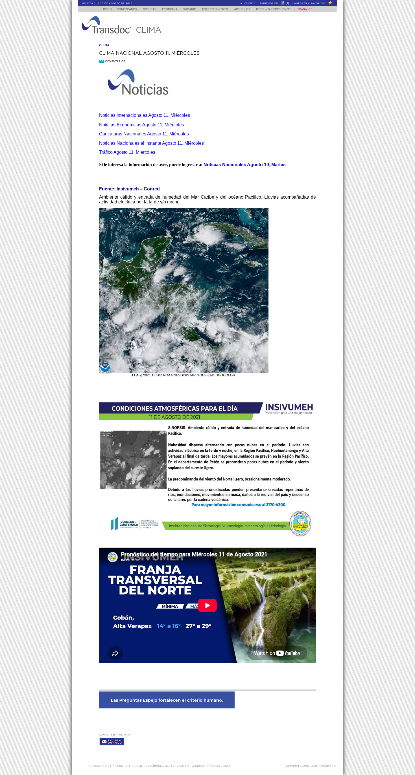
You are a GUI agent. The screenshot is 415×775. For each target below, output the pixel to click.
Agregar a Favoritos (310, 4)
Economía (169, 9)
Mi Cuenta (248, 4)
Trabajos (304, 9)
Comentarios (112, 61)
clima (104, 45)
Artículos (242, 9)
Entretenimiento (215, 9)
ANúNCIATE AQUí (218, 766)
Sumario (189, 9)
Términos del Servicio (167, 766)
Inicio (107, 9)
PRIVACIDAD (196, 766)
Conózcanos (127, 9)
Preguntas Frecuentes (273, 9)
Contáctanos (99, 766)
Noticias (149, 9)
